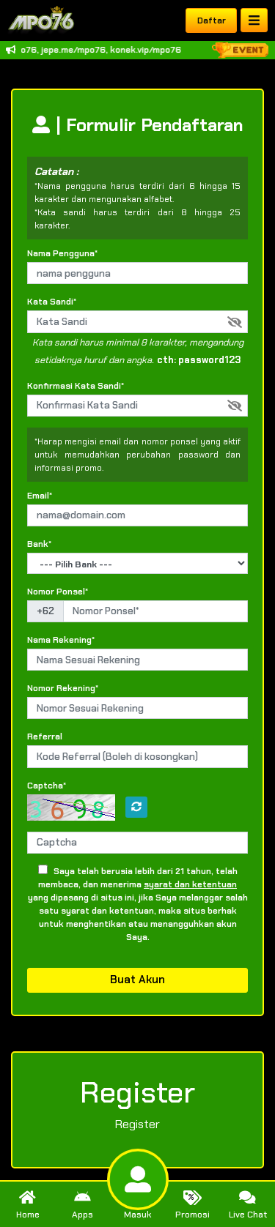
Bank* (39, 544)
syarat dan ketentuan (190, 884)
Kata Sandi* (51, 301)
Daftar (211, 20)
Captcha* (46, 785)
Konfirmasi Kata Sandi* (75, 386)
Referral (44, 736)
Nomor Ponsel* (57, 591)
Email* (39, 495)
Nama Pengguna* (62, 253)
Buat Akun (137, 979)
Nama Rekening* (61, 640)
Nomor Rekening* (62, 688)
